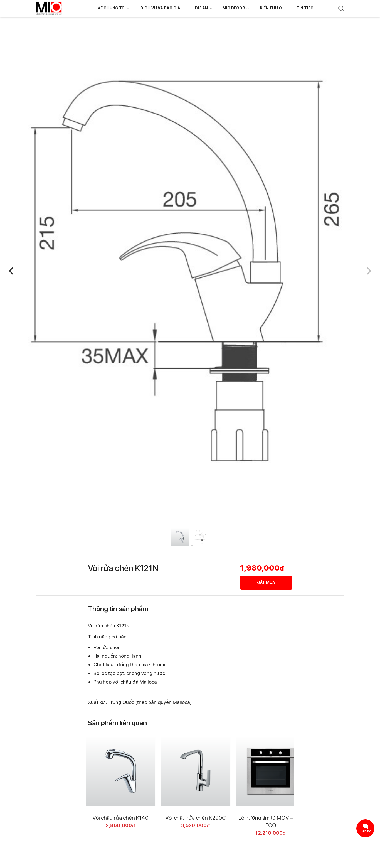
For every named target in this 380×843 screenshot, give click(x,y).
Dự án (201, 8)
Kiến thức (271, 8)
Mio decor (234, 8)
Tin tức (305, 8)
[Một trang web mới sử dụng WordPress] (49, 8)
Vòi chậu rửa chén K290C (195, 817)
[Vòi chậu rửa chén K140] (120, 771)
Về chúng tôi (112, 8)
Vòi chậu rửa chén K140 (120, 817)
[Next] (368, 271)
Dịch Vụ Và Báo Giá (160, 8)
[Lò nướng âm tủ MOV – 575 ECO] (270, 771)
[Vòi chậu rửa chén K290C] (195, 771)
